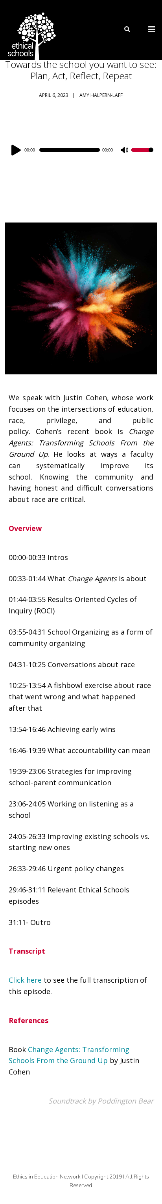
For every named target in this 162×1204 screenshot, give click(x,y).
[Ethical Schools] (30, 30)
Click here (25, 980)
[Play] (17, 150)
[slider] (142, 155)
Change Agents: (55, 1049)
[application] (81, 150)
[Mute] (125, 151)
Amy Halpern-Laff (101, 95)
